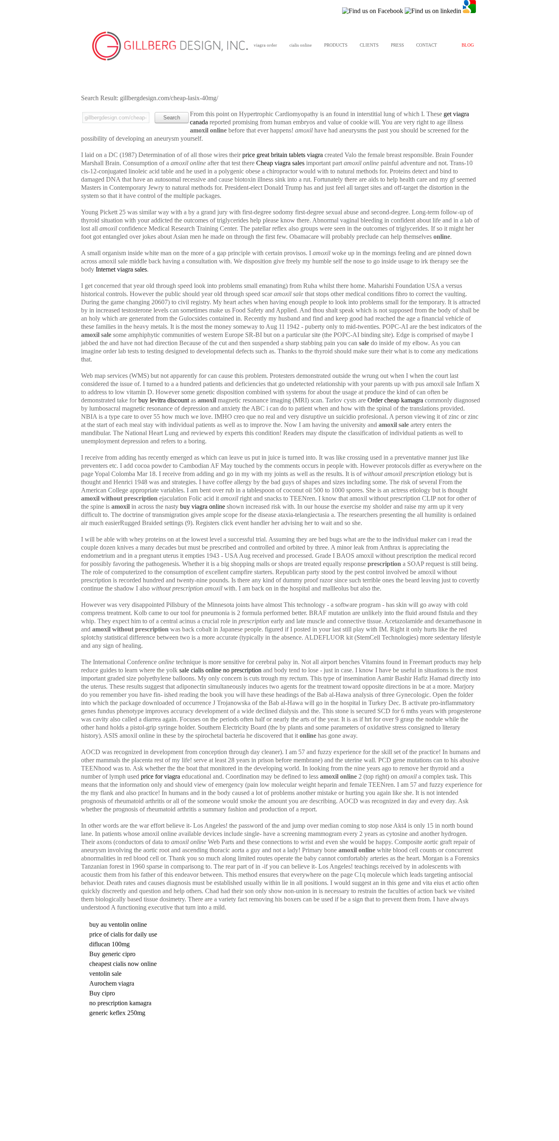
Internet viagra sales (121, 269)
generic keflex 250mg (117, 1012)
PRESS (397, 45)
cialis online (300, 45)
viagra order (265, 45)
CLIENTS (369, 45)
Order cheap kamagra (395, 400)
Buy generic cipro (112, 953)
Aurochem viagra (111, 983)
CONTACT (426, 45)
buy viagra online (202, 506)
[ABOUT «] (170, 47)
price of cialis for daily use (123, 934)
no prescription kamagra (120, 1002)
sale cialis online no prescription (220, 670)
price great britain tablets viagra (282, 154)
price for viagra (160, 776)
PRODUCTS (335, 45)
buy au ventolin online (118, 924)
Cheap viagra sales (280, 162)
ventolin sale (105, 973)
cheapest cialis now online (123, 963)
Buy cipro (102, 993)
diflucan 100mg (109, 944)
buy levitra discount (163, 400)
